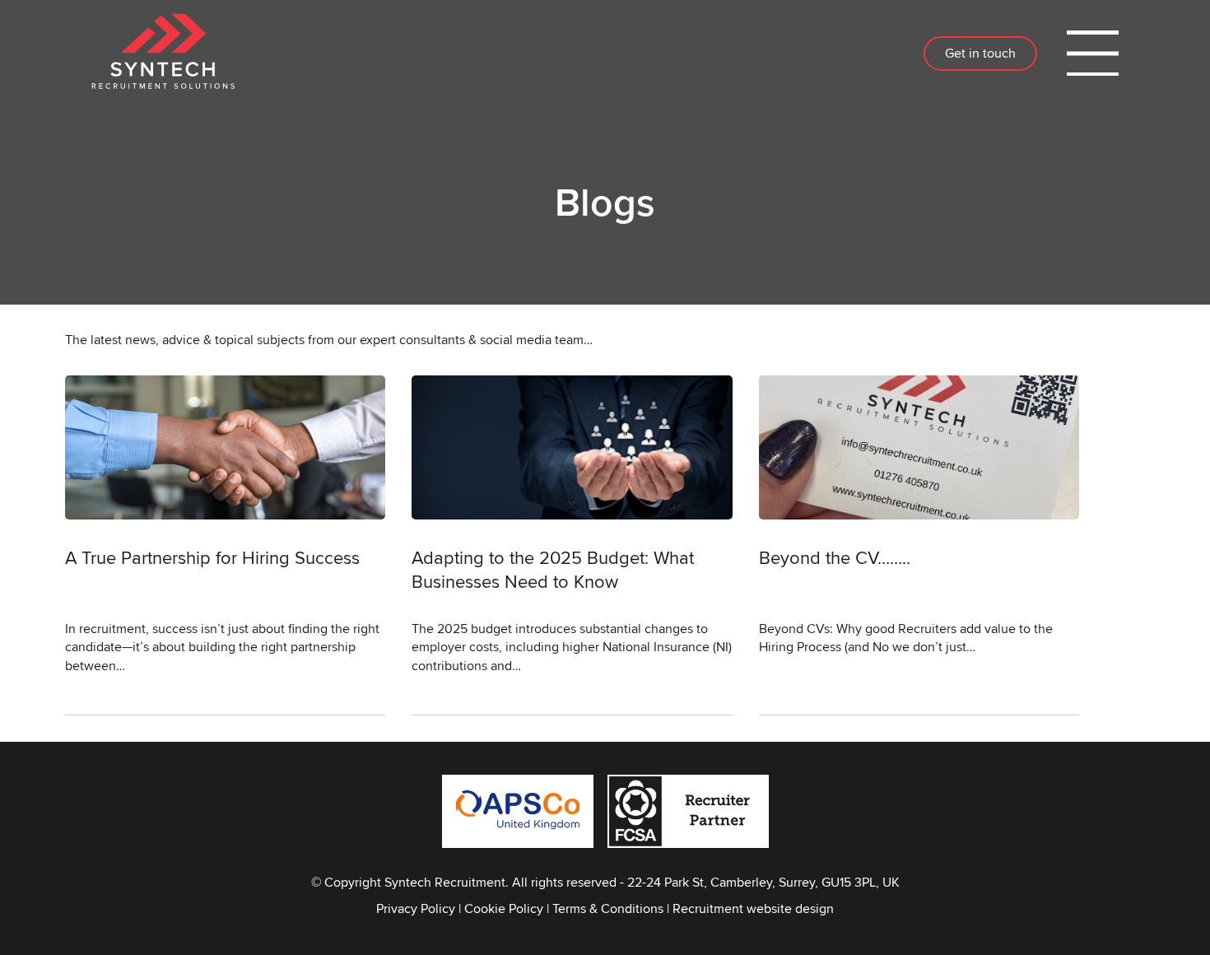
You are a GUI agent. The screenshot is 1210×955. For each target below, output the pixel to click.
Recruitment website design (753, 908)
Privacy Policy (415, 908)
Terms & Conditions (607, 908)
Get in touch (980, 53)
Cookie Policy (503, 908)
